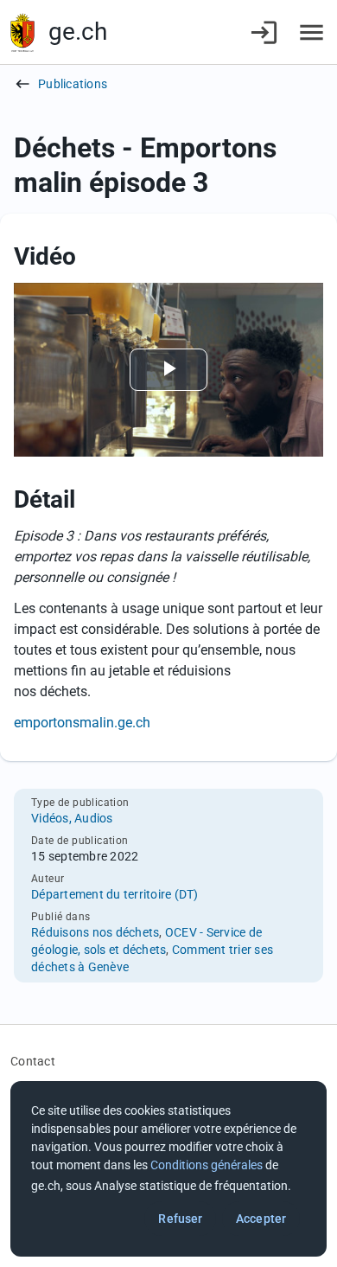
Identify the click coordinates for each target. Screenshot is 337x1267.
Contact (32, 1061)
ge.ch (77, 31)
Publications (72, 84)
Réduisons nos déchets (95, 932)
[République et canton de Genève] (22, 32)
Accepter (261, 1218)
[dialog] (168, 1169)
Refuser (180, 1218)
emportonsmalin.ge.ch (82, 722)
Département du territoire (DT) (115, 894)
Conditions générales (206, 1165)
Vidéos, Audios (72, 818)
